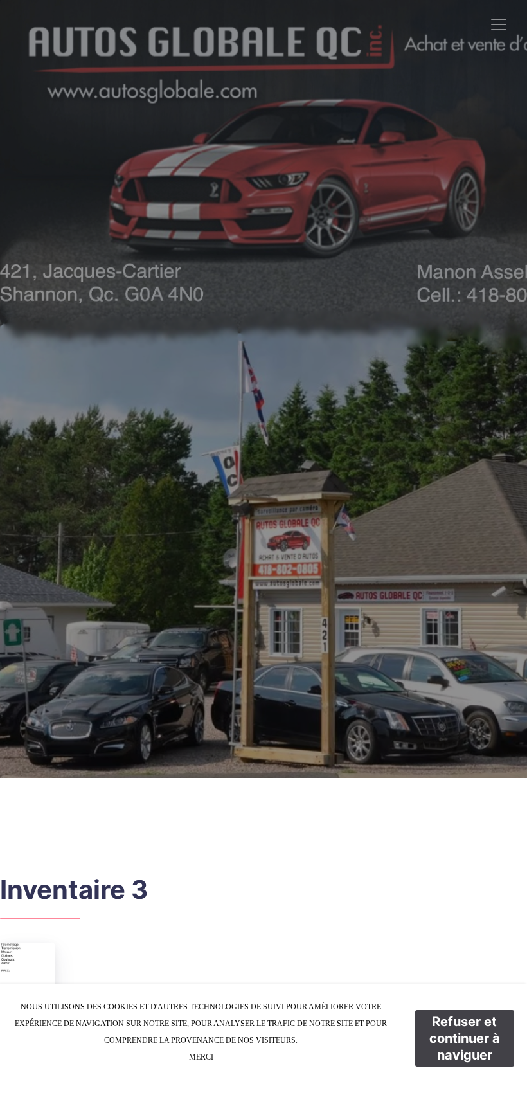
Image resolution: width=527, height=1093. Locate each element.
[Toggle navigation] (499, 24)
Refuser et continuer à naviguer (464, 1038)
